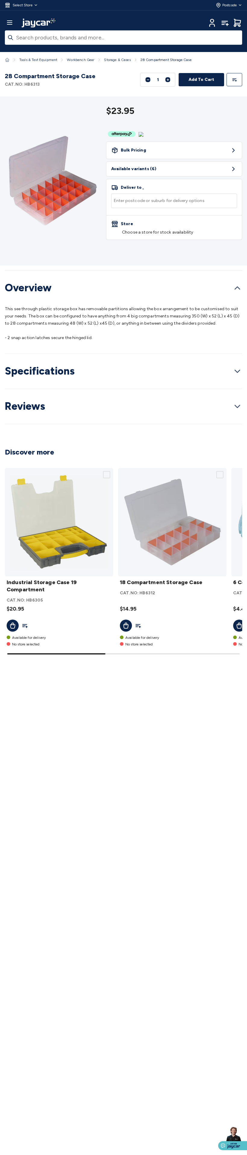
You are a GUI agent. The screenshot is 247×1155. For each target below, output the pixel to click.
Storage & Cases (117, 60)
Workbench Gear (80, 60)
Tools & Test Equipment (38, 60)
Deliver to (132, 187)
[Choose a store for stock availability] (174, 228)
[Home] (7, 59)
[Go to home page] (38, 22)
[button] (21, 5)
